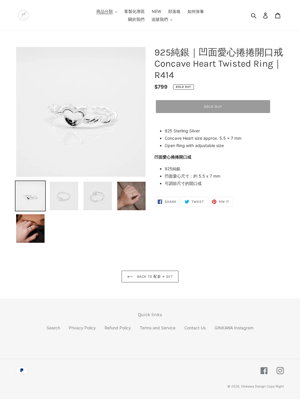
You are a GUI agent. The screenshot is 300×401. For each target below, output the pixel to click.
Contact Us (195, 327)
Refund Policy (118, 327)
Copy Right (275, 386)
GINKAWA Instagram (233, 327)
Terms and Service (157, 327)
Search (53, 327)
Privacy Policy (82, 327)
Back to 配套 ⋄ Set (154, 276)
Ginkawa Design (253, 386)
